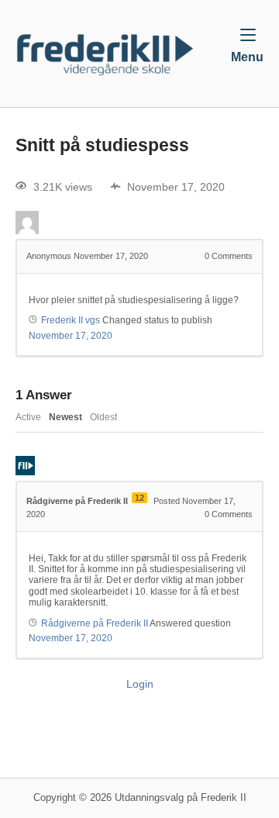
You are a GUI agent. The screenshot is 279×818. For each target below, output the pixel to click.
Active (28, 417)
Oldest (103, 417)
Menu (247, 57)
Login (139, 684)
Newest (65, 417)
